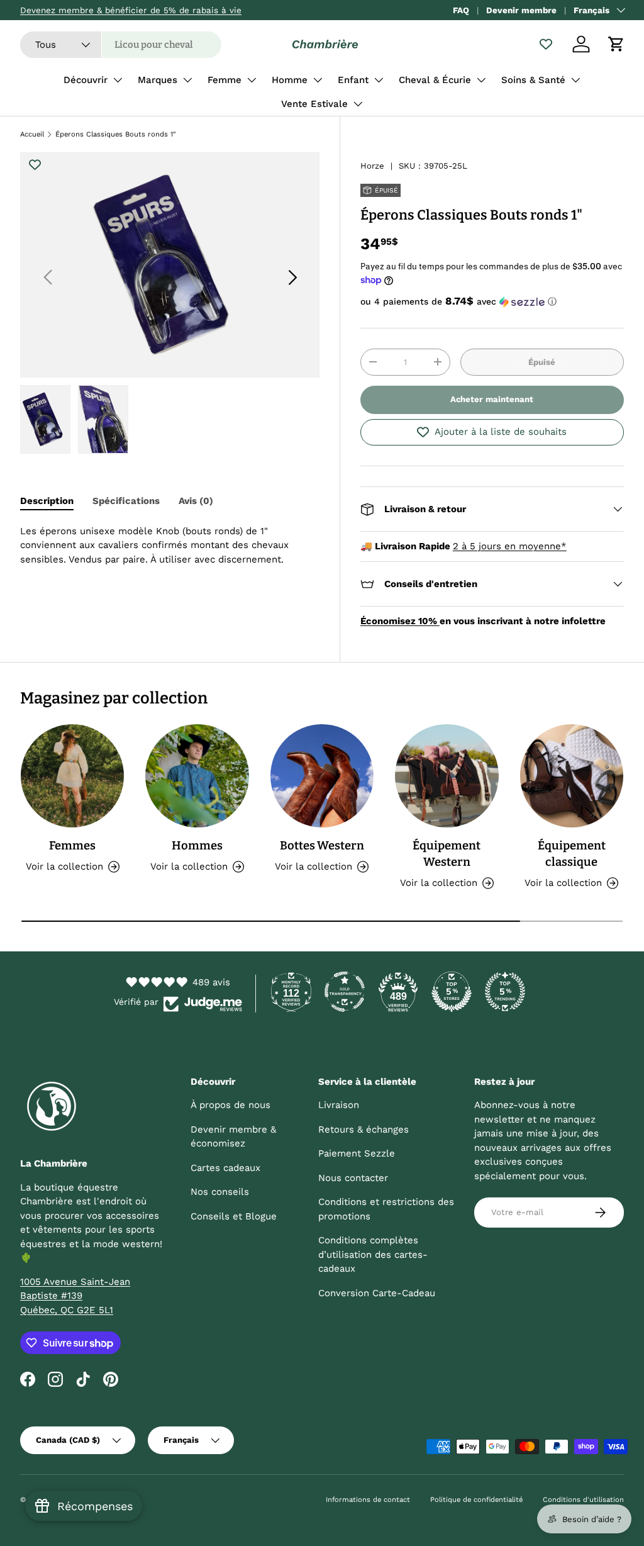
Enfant (353, 80)
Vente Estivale (314, 103)
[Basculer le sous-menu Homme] (317, 79)
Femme (225, 80)
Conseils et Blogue (234, 1216)
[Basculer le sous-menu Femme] (251, 79)
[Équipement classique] (571, 775)
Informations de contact (368, 1500)
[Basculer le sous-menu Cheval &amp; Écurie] (481, 79)
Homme (290, 80)
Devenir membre (521, 10)
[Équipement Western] (446, 775)
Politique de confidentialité (476, 1500)
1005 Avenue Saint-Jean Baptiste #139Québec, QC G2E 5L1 (75, 1296)
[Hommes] (196, 775)
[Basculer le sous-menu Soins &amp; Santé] (575, 79)
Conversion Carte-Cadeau (376, 1293)
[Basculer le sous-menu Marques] (187, 79)
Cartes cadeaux (225, 1168)
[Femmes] (72, 775)
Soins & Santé (533, 80)
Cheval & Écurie (435, 80)
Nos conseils (220, 1191)
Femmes (72, 846)
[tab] (47, 501)
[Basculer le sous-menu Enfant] (378, 79)
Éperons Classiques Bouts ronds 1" (115, 134)
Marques (157, 80)
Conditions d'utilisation (583, 1500)
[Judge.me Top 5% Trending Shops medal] (505, 992)
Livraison (338, 1105)
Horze (372, 166)
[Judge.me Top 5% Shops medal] (451, 992)
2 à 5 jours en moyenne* (510, 546)
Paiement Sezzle (356, 1153)
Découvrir (86, 80)
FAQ (461, 10)
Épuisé (541, 362)
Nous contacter (353, 1178)
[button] (616, 44)
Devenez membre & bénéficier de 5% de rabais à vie (131, 10)
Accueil (32, 134)
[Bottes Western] (322, 775)
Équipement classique (572, 854)
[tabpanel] (169, 545)
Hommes (197, 846)
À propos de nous (230, 1105)
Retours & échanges (363, 1129)
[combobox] (120, 44)
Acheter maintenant (491, 399)
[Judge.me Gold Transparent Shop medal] (345, 992)
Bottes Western (322, 846)
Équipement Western (446, 854)
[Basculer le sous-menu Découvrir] (117, 79)
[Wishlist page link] (546, 44)
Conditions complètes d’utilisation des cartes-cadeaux (373, 1254)
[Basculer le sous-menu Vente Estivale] (357, 103)
